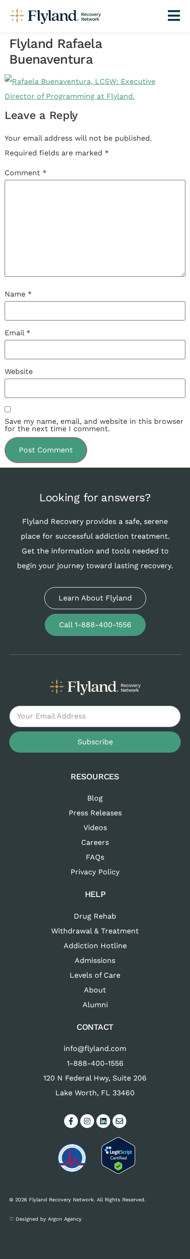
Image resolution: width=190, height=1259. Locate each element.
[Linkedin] (103, 1121)
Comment (26, 173)
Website (19, 371)
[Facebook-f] (71, 1121)
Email (17, 333)
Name (18, 294)
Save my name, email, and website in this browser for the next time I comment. (94, 425)
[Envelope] (119, 1121)
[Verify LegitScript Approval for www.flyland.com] (118, 1171)
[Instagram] (87, 1121)
